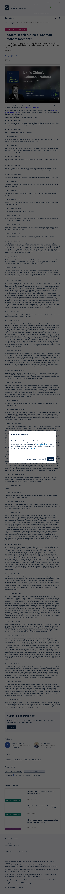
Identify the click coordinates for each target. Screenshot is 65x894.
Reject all (41, 459)
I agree (51, 459)
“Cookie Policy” (33, 448)
